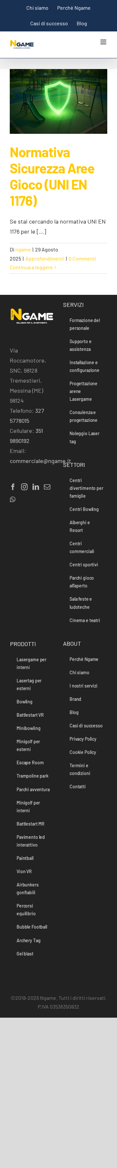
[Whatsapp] (12, 499)
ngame (23, 249)
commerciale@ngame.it (40, 460)
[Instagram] (24, 487)
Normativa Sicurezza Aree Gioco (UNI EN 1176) (52, 176)
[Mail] (47, 487)
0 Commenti (82, 258)
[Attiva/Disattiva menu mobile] (103, 42)
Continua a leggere (31, 267)
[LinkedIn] (35, 487)
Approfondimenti (44, 258)
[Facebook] (13, 487)
